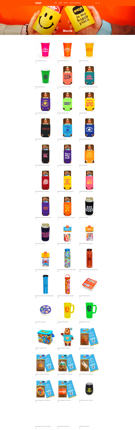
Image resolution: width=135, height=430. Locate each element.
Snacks (66, 3)
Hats (55, 3)
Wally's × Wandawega (75, 3)
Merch (60, 3)
